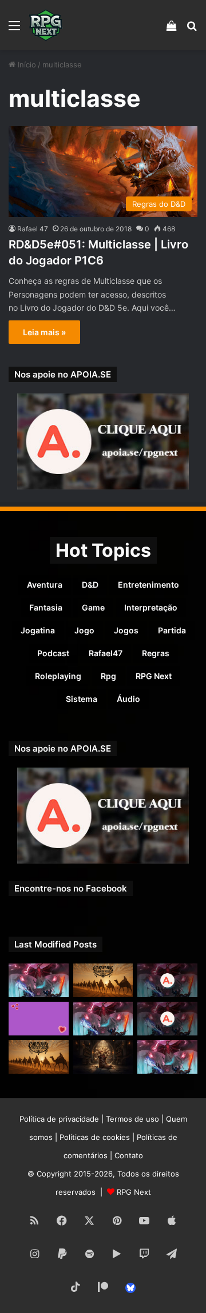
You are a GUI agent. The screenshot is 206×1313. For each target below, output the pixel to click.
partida (172, 630)
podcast (53, 653)
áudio (128, 699)
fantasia (45, 607)
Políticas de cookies (95, 1137)
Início (25, 64)
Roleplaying (58, 676)
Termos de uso (132, 1118)
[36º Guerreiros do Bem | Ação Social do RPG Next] (39, 1018)
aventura (44, 584)
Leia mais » (44, 332)
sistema (81, 699)
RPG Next (154, 676)
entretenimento (148, 584)
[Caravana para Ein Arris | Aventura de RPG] (103, 980)
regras (155, 653)
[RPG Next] (46, 25)
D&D (90, 584)
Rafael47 (105, 653)
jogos (126, 630)
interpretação (150, 607)
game (93, 607)
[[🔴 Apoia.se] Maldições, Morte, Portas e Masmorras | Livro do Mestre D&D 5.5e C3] (167, 1018)
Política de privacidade (59, 1118)
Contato (128, 1155)
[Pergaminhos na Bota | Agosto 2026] (103, 1057)
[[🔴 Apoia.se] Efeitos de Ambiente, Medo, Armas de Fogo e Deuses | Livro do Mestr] (167, 980)
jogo (84, 630)
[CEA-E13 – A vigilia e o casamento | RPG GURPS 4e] (39, 1057)
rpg (108, 676)
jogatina (38, 630)
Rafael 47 (32, 228)
